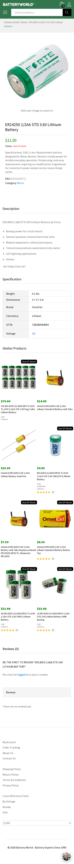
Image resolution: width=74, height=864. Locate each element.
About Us (8, 753)
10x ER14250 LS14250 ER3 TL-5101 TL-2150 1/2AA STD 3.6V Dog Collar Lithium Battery (18, 409)
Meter (24, 22)
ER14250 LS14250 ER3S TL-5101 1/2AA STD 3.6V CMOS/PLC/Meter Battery (54, 476)
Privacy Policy (11, 785)
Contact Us (9, 758)
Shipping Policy (12, 769)
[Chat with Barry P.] (66, 856)
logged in (22, 674)
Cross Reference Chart (16, 796)
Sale (5, 812)
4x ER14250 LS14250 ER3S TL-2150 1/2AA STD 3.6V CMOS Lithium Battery (18, 616)
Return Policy (11, 774)
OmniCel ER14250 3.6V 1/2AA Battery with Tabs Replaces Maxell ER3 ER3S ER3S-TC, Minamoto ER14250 (18, 551)
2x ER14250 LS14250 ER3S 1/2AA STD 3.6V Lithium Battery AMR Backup (53, 616)
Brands (7, 807)
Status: (8, 146)
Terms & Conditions (14, 780)
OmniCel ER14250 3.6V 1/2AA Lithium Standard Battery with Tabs (55, 407)
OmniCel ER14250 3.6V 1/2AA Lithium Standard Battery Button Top (53, 550)
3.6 (33, 333)
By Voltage (9, 801)
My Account (9, 742)
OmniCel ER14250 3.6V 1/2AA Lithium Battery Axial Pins (15, 474)
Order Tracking (11, 747)
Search (67, 12)
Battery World (11, 22)
